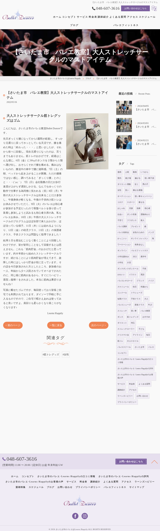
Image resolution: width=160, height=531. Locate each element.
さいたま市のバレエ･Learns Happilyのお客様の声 (135, 376)
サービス (121, 384)
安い (127, 190)
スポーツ (131, 202)
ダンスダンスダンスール (128, 269)
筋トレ (120, 341)
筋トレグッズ (132, 317)
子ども (141, 329)
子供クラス (135, 299)
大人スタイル (132, 341)
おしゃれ (121, 208)
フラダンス (132, 220)
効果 (138, 208)
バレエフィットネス (139, 250)
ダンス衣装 (132, 214)
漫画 (119, 172)
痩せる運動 (137, 190)
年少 (150, 305)
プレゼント (135, 226)
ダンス (120, 317)
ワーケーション (124, 244)
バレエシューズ (124, 305)
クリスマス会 (123, 335)
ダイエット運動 (124, 184)
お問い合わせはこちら (135, 8)
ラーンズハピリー (125, 396)
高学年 (143, 256)
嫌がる (138, 178)
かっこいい (122, 238)
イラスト (133, 274)
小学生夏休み (123, 256)
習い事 (134, 311)
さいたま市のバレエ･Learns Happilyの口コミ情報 (135, 361)
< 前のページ (12, 325)
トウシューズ (136, 293)
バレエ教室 (145, 311)
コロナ (120, 202)
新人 (142, 220)
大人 (146, 299)
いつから (144, 172)
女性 (119, 190)
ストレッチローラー (126, 329)
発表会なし (139, 244)
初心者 (147, 208)
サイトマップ (136, 487)
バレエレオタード (125, 281)
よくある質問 (144, 384)
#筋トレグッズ (51, 354)
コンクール (122, 293)
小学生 (120, 262)
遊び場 (128, 178)
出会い (120, 214)
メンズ (151, 232)
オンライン (122, 250)
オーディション (124, 196)
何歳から (144, 287)
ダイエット (122, 323)
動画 (135, 172)
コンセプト (122, 353)
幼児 (135, 287)
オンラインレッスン (139, 238)
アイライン (137, 335)
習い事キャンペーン (143, 196)
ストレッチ (122, 311)
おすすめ (146, 317)
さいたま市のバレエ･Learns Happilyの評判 (135, 368)
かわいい (121, 274)
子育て (120, 220)
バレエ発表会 (123, 232)
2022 (135, 256)
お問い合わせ (142, 396)
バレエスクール (124, 347)
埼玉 (133, 323)
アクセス (133, 390)
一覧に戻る (56, 325)
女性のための (138, 232)
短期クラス (122, 299)
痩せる (141, 202)
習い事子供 (149, 178)
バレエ (151, 347)
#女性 (66, 354)
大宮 (129, 262)
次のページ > (98, 325)
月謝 (131, 208)
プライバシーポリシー (127, 402)
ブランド (140, 281)
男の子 (145, 184)
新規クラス (139, 305)
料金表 (132, 384)
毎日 (148, 335)
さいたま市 (139, 347)
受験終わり (145, 214)
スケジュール (123, 287)
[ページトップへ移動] (154, 461)
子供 (144, 269)
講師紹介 (121, 390)
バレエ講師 (122, 226)
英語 (142, 274)
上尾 (127, 172)
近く (136, 184)
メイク (151, 281)
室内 (119, 178)
